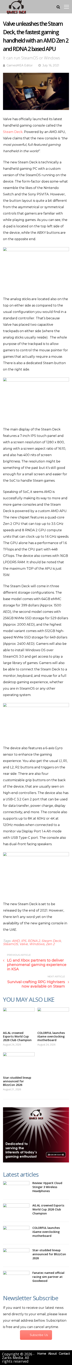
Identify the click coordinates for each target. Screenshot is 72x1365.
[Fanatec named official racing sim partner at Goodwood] (16, 1278)
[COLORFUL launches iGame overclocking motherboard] (53, 1017)
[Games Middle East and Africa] (16, 13)
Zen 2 (50, 944)
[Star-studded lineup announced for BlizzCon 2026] (19, 1062)
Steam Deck (13, 132)
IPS (23, 941)
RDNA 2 (34, 941)
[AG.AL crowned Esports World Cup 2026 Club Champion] (19, 1017)
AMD (16, 941)
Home (41, 1353)
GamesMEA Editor (20, 65)
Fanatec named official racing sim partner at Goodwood (48, 1277)
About (52, 1353)
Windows (36, 944)
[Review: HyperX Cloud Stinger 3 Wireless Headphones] (16, 1188)
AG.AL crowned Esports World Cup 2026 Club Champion (17, 1036)
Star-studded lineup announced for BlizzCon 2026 (17, 1081)
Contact (64, 1353)
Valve (23, 944)
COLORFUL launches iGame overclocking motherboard (51, 1036)
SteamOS (10, 944)
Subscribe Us (39, 1335)
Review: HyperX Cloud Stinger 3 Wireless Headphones (47, 1187)
